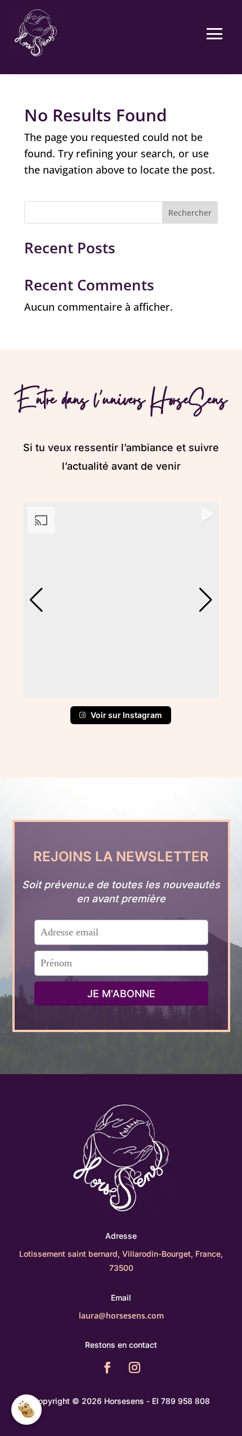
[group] (121, 600)
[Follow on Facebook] (107, 1367)
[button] (121, 690)
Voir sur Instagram (126, 715)
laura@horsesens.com (121, 1315)
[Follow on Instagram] (134, 1367)
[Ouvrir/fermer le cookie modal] (26, 1409)
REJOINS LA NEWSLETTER (121, 856)
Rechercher (190, 212)
